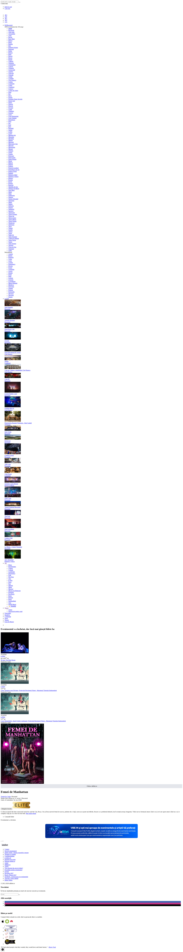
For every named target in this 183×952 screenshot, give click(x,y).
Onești (10, 152)
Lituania (10, 280)
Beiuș (10, 42)
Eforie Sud (11, 101)
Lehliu (10, 132)
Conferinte (11, 572)
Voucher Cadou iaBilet (11, 878)
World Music (12, 604)
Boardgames (12, 566)
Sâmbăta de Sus (13, 187)
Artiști (6, 863)
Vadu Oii (11, 235)
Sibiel (10, 192)
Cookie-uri (8, 858)
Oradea (10, 154)
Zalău (10, 250)
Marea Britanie (12, 283)
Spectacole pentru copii (15, 611)
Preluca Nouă (12, 171)
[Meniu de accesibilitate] (3, 949)
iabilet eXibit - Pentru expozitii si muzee (17, 852)
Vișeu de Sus (12, 247)
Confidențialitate (9, 856)
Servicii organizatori (11, 851)
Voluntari (11, 249)
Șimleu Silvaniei (13, 199)
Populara (11, 592)
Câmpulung (11, 65)
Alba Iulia (11, 32)
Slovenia (11, 295)
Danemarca (11, 264)
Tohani (10, 228)
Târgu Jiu (11, 216)
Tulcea (10, 231)
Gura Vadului (12, 118)
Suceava (10, 211)
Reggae (10, 597)
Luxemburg (11, 281)
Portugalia (11, 292)
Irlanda (10, 273)
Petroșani (11, 156)
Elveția (10, 266)
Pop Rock (11, 594)
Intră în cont (8, 7)
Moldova (11, 285)
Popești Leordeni (13, 168)
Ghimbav (11, 111)
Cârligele (11, 68)
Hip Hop (11, 577)
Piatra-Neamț (12, 159)
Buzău (10, 59)
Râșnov (10, 178)
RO (6, 15)
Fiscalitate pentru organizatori (13, 870)
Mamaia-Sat (12, 135)
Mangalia (11, 137)
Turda (10, 233)
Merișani (11, 142)
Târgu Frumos (12, 214)
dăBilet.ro (7, 865)
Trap (9, 603)
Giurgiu (10, 113)
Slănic (10, 202)
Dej (9, 94)
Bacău (10, 37)
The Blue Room (8, 660)
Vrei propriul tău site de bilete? (14, 868)
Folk (9, 575)
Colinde (10, 570)
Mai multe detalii (31, 813)
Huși (9, 121)
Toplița (10, 230)
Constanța (11, 83)
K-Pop (10, 580)
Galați (10, 109)
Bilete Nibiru (8, 880)
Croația (10, 262)
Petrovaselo (11, 157)
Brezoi (10, 56)
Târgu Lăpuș (12, 218)
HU (6, 20)
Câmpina (11, 63)
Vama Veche (12, 240)
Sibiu (10, 194)
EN (6, 17)
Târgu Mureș (12, 219)
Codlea (10, 82)
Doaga (10, 97)
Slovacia (11, 293)
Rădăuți (10, 173)
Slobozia (11, 206)
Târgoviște (11, 212)
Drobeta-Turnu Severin (15, 99)
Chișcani (11, 73)
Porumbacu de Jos (13, 169)
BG (6, 18)
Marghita (11, 139)
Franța (10, 268)
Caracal (10, 66)
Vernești (10, 245)
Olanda (10, 288)
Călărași (10, 61)
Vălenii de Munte (13, 238)
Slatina (10, 204)
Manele (10, 585)
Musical (10, 589)
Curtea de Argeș (13, 90)
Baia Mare (11, 39)
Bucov (10, 58)
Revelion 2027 (9, 873)
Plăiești (10, 163)
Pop (9, 584)
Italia (9, 276)
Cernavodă (11, 70)
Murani (10, 149)
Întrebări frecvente (10, 859)
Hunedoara (11, 120)
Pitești (10, 161)
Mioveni (10, 145)
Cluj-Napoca (12, 80)
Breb (9, 54)
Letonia (10, 278)
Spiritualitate (12, 601)
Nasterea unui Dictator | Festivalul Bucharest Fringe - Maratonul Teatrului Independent (29, 690)
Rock (10, 599)
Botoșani (11, 49)
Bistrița (10, 44)
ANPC (7, 866)
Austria (10, 254)
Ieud (9, 125)
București (11, 30)
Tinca (10, 226)
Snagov (10, 207)
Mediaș (10, 140)
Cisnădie (11, 78)
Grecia (10, 271)
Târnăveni (11, 223)
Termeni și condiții (10, 854)
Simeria (10, 197)
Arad (9, 35)
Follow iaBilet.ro (92, 786)
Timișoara (11, 225)
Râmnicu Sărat (12, 175)
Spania (10, 297)
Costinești (11, 87)
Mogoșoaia (11, 147)
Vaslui (10, 242)
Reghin (10, 180)
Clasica (10, 568)
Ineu (9, 126)
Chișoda (10, 75)
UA (6, 22)
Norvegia (11, 286)
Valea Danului (12, 237)
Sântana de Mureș (13, 188)
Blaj (9, 46)
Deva (10, 96)
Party (10, 582)
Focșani (10, 108)
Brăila (10, 51)
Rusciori (10, 185)
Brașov (10, 53)
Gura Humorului (13, 116)
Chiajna (10, 71)
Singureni (11, 200)
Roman (10, 183)
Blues (10, 565)
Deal (9, 92)
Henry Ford (52, 947)
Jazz (9, 578)
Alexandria (11, 34)
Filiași (10, 102)
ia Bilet (3, 656)
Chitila (10, 77)
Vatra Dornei (12, 243)
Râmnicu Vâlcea (13, 176)
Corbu (10, 85)
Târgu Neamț (12, 221)
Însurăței (11, 128)
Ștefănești (11, 209)
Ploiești (10, 164)
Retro (10, 596)
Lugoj (10, 133)
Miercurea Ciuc (13, 144)
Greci (10, 114)
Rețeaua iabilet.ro (10, 861)
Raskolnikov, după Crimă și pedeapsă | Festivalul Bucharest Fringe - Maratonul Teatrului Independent (33, 721)
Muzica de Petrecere (14, 591)
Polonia (10, 290)
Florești (10, 104)
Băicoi (10, 40)
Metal (10, 587)
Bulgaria (11, 257)
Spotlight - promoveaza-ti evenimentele (16, 877)
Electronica (11, 573)
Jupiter (10, 130)
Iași (9, 123)
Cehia (10, 259)
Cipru (10, 261)
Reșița (10, 182)
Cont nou (7, 8)
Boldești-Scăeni (13, 47)
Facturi (7, 871)
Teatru (10, 610)
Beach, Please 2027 (10, 875)
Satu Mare (11, 190)
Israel (10, 274)
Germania (11, 269)
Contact (7, 849)
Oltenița (10, 151)
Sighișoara (11, 195)
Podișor (10, 166)
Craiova (10, 89)
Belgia (10, 255)
